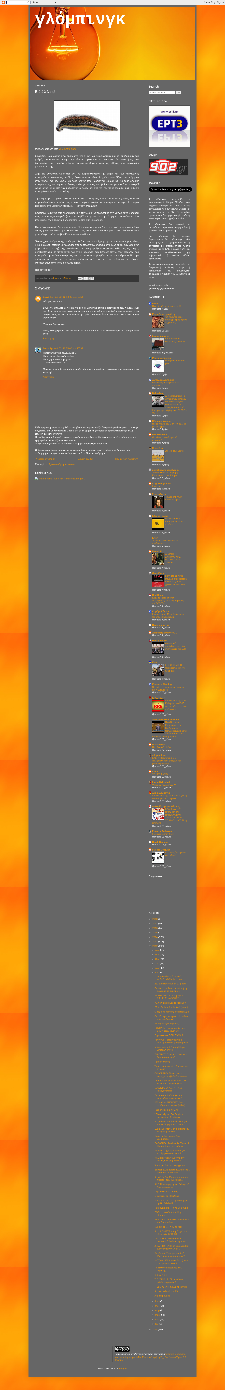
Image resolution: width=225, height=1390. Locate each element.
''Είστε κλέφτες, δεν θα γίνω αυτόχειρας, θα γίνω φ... (169, 1115)
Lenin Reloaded (161, 782)
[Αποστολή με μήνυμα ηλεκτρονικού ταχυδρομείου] (79, 278)
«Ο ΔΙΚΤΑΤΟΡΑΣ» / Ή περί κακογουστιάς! (168, 1089)
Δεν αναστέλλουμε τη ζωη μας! (170, 983)
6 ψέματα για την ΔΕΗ (162, 834)
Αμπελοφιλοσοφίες (163, 380)
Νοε (157, 954)
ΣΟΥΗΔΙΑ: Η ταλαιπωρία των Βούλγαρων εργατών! (170, 1029)
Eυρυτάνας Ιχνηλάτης (164, 314)
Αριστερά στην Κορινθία (166, 719)
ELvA (46, 297)
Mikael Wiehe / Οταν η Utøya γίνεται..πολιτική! (170, 1048)
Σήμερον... (157, 486)
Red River (157, 595)
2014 (155, 937)
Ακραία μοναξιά (162, 1295)
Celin (155, 771)
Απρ (157, 1310)
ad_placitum (159, 755)
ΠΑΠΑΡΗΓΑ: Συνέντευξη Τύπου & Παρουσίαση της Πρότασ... (172, 1144)
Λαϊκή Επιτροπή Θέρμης (166, 806)
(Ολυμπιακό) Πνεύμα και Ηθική (170, 1002)
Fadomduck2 (159, 434)
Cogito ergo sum (161, 483)
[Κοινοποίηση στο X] (85, 278)
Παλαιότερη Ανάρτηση (126, 459)
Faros (155, 303)
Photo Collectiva (161, 358)
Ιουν (157, 1301)
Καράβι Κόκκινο (161, 611)
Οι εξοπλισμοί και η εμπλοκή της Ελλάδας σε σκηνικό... (171, 989)
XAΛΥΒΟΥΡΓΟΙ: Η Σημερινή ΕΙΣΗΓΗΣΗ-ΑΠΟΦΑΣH (169, 997)
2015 (155, 932)
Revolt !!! (157, 551)
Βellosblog (158, 393)
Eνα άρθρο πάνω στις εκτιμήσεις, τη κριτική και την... (172, 1130)
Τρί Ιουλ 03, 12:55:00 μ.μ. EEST (66, 348)
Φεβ (157, 1319)
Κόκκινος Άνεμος (161, 421)
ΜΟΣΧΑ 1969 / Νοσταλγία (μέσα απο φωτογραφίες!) (171, 1261)
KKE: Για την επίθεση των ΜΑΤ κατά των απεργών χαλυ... (170, 1082)
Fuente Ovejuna (161, 849)
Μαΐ (157, 1306)
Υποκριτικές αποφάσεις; (167, 1023)
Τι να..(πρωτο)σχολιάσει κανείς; (171, 1286)
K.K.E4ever (158, 697)
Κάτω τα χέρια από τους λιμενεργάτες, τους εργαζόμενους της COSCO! (168, 601)
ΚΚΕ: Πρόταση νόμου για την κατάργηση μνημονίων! (169, 1159)
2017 (155, 923)
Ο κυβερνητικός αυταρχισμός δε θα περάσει (174, 521)
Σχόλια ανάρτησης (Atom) (62, 464)
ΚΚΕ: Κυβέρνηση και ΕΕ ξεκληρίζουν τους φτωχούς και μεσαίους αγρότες (166, 761)
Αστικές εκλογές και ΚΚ (166, 1291)
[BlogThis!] (82, 278)
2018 (155, 919)
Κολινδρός (158, 448)
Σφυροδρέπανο (160, 336)
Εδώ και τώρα (160, 516)
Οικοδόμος (158, 573)
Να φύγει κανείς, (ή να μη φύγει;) (171, 1207)
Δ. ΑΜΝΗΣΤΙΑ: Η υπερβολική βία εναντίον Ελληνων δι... (171, 1247)
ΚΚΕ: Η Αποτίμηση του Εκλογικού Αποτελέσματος (172, 1185)
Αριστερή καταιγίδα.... (164, 632)
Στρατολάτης (159, 494)
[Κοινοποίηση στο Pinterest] (92, 278)
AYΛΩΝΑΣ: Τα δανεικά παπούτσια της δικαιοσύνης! (172, 1221)
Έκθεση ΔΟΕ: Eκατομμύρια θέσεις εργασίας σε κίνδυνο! (172, 1171)
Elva (154, 662)
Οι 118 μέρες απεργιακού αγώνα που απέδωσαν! (171, 1017)
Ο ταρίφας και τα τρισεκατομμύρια (172, 1011)
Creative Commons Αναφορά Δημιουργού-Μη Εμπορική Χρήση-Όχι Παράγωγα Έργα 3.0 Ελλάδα (150, 1357)
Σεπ (157, 963)
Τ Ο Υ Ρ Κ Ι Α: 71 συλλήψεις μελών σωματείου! (169, 1280)
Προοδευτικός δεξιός (161, 747)
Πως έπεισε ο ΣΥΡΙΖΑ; (166, 1109)
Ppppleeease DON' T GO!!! (169, 1035)
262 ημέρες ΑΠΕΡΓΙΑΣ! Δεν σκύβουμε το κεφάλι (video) (170, 1103)
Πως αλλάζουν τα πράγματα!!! (166, 306)
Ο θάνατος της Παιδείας (167, 1196)
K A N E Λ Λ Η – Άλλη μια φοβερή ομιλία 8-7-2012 (171, 1202)
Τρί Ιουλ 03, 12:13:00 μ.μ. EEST (66, 297)
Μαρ (157, 1314)
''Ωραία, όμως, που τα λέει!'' (169, 1226)
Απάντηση (48, 338)
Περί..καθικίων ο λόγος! (167, 1191)
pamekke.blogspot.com (165, 470)
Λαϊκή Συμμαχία (161, 792)
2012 (155, 946)
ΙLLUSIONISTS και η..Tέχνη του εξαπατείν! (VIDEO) (171, 1232)
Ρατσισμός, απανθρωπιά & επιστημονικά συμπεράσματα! (171, 1041)
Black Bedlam (160, 842)
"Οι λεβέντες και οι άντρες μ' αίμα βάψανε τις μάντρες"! (176, 320)
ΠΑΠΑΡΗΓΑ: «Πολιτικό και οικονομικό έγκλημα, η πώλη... (171, 1240)
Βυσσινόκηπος (160, 625)
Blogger (123, 1368)
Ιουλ (157, 972)
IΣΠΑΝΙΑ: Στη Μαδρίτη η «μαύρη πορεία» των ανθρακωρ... (171, 1178)
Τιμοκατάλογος (162, 1061)
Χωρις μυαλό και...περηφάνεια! (170, 1165)
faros (46, 348)
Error (155, 538)
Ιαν (157, 1324)
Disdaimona (159, 744)
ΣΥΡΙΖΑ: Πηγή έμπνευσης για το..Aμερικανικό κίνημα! (170, 1152)
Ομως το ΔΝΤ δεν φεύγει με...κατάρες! (167, 1137)
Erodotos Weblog (162, 684)
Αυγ (157, 968)
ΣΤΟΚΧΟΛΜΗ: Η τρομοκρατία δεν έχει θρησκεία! (175, 668)
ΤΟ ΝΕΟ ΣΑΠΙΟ (160, 774)
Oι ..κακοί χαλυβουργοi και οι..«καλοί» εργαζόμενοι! (168, 1096)
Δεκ (157, 950)
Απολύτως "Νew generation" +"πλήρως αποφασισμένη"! (170, 1254)
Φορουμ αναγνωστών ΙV (164, 785)
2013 (155, 941)
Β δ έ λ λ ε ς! (161, 1275)
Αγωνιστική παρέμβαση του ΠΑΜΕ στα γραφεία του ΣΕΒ (176, 646)
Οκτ (157, 959)
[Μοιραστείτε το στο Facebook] (89, 278)
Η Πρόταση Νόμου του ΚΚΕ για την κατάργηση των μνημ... (171, 1123)
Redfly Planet (159, 640)
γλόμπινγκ (80, 19)
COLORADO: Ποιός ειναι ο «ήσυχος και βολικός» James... (172, 1074)
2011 (155, 1329)
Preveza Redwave (162, 831)
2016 (155, 928)
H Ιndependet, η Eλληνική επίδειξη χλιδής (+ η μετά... (169, 977)
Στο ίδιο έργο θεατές (174, 451)
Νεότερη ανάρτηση (45, 459)
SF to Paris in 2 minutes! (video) (171, 1007)
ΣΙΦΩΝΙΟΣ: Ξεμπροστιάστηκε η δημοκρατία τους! (171, 1055)
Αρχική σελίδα (85, 459)
